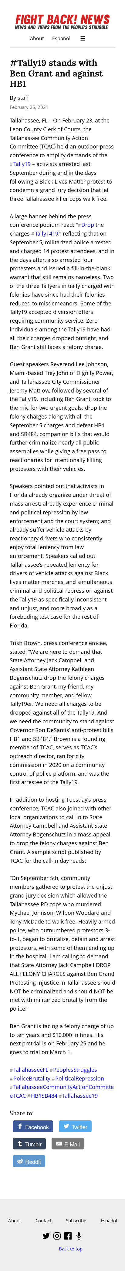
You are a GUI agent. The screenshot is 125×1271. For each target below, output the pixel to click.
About (37, 38)
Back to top (71, 1249)
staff (23, 97)
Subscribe (76, 1220)
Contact (43, 1220)
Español (61, 38)
